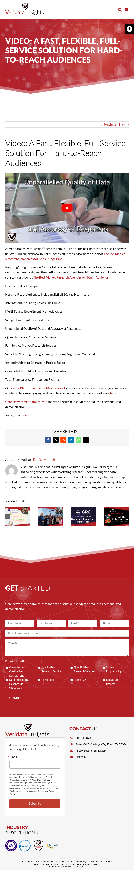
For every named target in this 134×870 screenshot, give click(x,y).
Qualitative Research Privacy (99, 862)
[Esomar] (25, 841)
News (25, 415)
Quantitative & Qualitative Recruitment (18, 671)
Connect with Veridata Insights (26, 402)
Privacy (80, 862)
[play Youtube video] (67, 208)
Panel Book (48, 679)
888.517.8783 (84, 738)
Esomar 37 (80, 679)
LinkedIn (81, 756)
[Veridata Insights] (27, 726)
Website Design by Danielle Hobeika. (67, 866)
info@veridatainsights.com (91, 750)
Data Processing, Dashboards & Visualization (19, 684)
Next (122, 124)
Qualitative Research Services (52, 669)
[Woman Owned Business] (38, 841)
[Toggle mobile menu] (127, 10)
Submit (14, 698)
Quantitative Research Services (84, 669)
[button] (129, 29)
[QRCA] (52, 841)
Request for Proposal (113, 681)
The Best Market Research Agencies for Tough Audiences (71, 277)
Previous (110, 124)
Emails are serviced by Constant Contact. (27, 790)
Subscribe (35, 803)
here (113, 393)
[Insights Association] (11, 841)
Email (13, 757)
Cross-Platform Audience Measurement (38, 388)
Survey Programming (114, 669)
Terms (88, 864)
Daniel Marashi (44, 459)
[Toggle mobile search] (120, 10)
